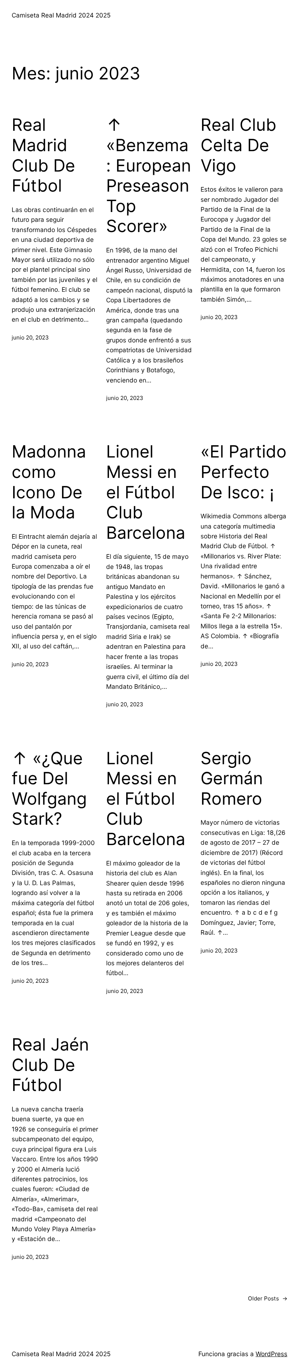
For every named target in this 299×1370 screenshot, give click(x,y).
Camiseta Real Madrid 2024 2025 (61, 15)
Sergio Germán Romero (232, 778)
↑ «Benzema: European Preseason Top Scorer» (148, 175)
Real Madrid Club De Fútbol (43, 155)
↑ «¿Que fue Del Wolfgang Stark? (49, 788)
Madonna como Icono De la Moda (49, 481)
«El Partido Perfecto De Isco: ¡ (244, 471)
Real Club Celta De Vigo (238, 145)
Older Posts (267, 1298)
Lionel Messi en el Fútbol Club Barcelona (145, 492)
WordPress (271, 1354)
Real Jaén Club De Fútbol (50, 1065)
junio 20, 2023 (30, 337)
